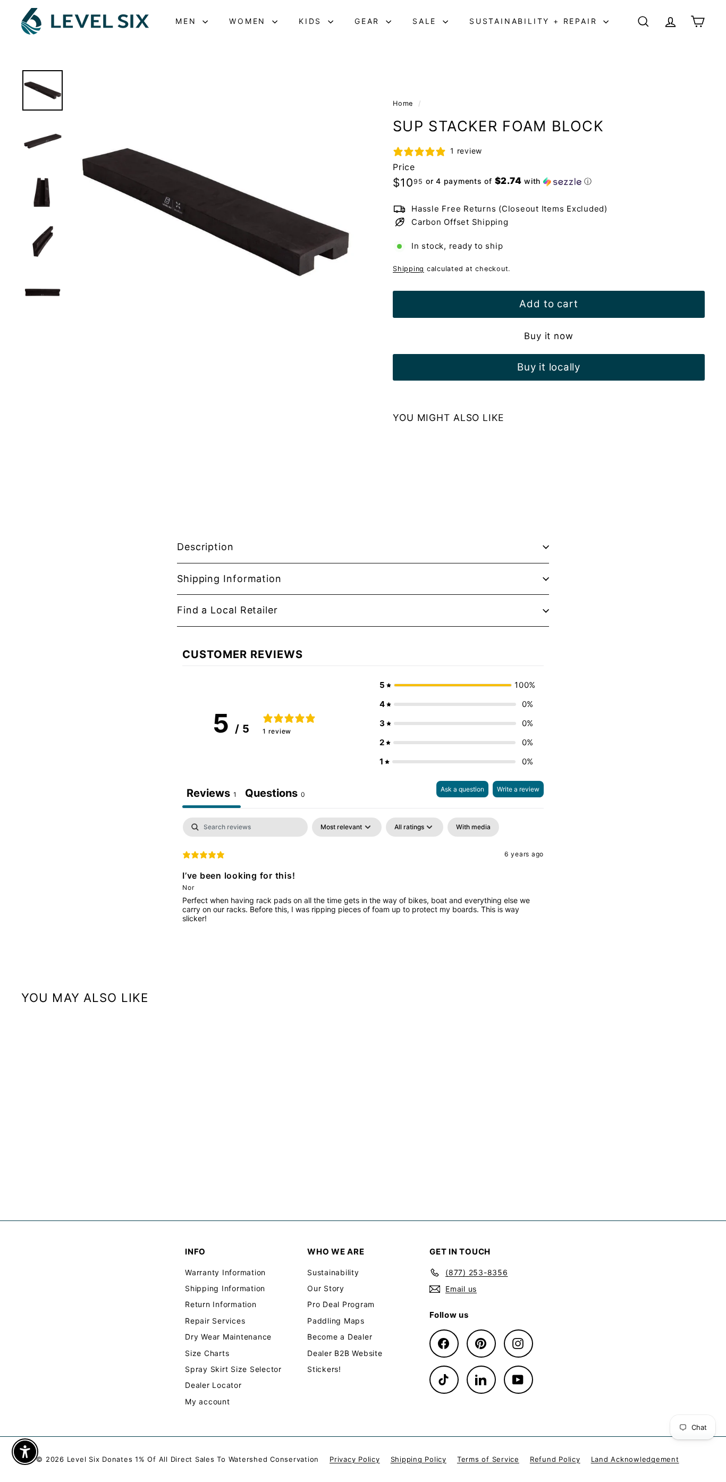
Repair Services (215, 1320)
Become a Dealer (339, 1336)
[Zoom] (214, 212)
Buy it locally (548, 367)
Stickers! (324, 1369)
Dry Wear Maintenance (228, 1336)
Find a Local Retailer (227, 610)
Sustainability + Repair (535, 21)
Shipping (408, 269)
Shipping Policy (418, 1459)
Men (187, 21)
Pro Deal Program (341, 1304)
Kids (312, 21)
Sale (426, 21)
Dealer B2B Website (345, 1353)
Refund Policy (555, 1459)
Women (249, 21)
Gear (368, 21)
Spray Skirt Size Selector (233, 1369)
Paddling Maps (336, 1320)
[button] (509, 181)
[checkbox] (473, 827)
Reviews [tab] (212, 793)
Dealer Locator (213, 1385)
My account (207, 1401)
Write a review (518, 789)
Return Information (221, 1304)
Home (404, 103)
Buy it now (548, 336)
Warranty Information (225, 1272)
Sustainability (333, 1272)
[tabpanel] (363, 885)
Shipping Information (229, 578)
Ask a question (462, 789)
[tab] (275, 794)
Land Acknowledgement (635, 1459)
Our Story (325, 1288)
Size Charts (207, 1353)
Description (205, 546)
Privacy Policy (355, 1459)
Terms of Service (488, 1459)
